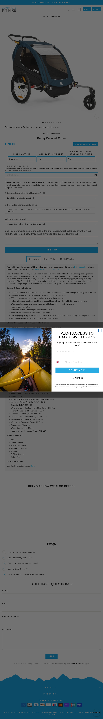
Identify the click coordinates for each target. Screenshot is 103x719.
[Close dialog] (100, 330)
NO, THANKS (77, 378)
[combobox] (59, 362)
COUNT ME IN (77, 370)
